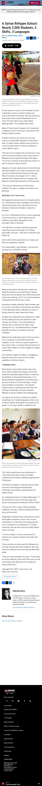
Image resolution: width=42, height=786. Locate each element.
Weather (6, 755)
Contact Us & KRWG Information (13, 730)
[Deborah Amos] (6, 594)
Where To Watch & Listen (11, 726)
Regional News (8, 739)
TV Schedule (8, 718)
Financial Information (10, 767)
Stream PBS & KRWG (10, 709)
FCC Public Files (8, 764)
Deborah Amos (13, 36)
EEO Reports (8, 766)
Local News (7, 734)
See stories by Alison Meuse (12, 621)
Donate (35, 3)
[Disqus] (21, 659)
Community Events (10, 713)
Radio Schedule (8, 722)
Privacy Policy (8, 770)
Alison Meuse (8, 616)
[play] (3, 784)
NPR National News (10, 576)
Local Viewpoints (9, 747)
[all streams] (39, 783)
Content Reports (9, 769)
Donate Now (7, 751)
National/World (8, 743)
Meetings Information (10, 763)
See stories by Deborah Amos (23, 607)
